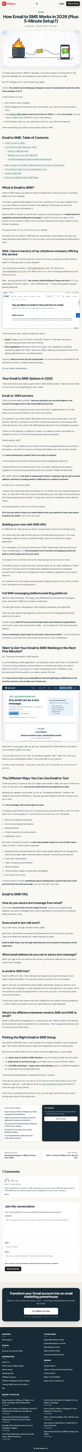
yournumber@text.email (52, 1084)
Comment (8, 1216)
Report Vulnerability (52, 1377)
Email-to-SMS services (18, 151)
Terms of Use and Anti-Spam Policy (58, 1369)
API (3, 1388)
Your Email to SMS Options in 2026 (21, 147)
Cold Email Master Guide (54, 1355)
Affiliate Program (9, 1377)
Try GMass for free (41, 1311)
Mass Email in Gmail (52, 1351)
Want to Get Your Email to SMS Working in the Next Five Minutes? (34, 165)
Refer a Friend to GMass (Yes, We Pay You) (61, 1418)
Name (7, 1243)
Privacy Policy (49, 1373)
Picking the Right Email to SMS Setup (22, 177)
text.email (18, 746)
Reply (6, 1194)
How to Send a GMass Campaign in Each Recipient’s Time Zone (60, 1410)
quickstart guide (37, 1316)
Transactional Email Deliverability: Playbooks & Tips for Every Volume (16, 1419)
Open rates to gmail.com (54, 1381)
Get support (7, 1340)
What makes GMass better (13, 1366)
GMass (41, 12)
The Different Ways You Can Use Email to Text (26, 169)
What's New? (7, 1370)
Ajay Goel (30, 26)
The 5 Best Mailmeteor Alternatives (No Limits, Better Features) (18, 1436)
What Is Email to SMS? (15, 143)
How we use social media (12, 1351)
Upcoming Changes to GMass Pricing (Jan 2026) (61, 1433)
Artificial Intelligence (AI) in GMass (16, 1381)
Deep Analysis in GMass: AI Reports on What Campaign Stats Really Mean (18, 1402)
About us (6, 1362)
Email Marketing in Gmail (54, 1340)
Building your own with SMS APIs (23, 155)
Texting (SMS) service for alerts (15, 1384)
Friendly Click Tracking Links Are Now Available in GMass (17, 1427)
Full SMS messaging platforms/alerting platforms (30, 159)
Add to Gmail (73, 4)
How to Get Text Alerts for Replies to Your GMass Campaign (61, 1402)
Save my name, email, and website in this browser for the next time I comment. (31, 1263)
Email (7, 1252)
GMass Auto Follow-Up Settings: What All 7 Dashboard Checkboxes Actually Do (19, 1410)
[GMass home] (8, 4)
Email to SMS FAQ (13, 173)
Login (61, 4)
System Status (50, 1366)
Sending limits (8, 1373)
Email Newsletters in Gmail (54, 1343)
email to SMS (15, 114)
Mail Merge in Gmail (52, 1347)
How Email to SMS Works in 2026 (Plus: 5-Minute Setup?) (61, 1425)
